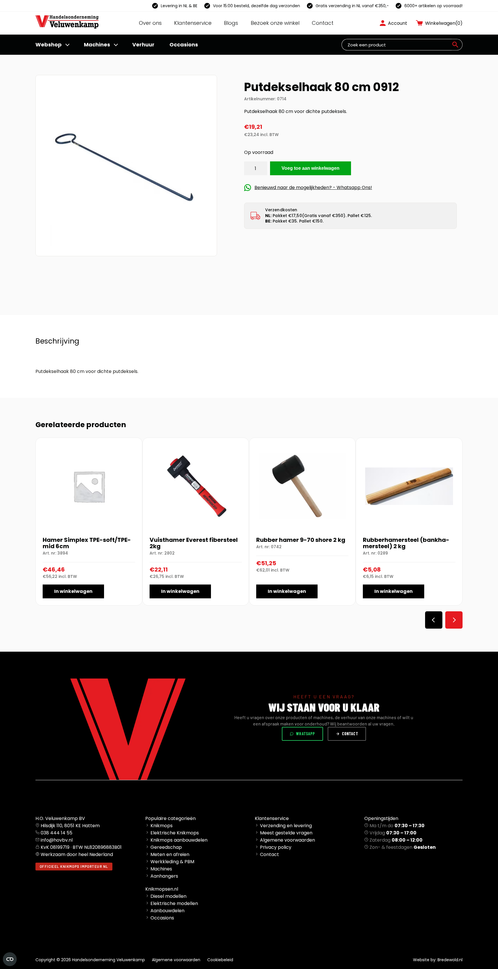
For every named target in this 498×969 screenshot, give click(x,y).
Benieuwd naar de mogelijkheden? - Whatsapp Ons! (313, 187)
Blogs (231, 23)
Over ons (150, 23)
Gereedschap (166, 847)
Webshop (48, 44)
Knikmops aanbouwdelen (178, 840)
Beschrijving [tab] (57, 341)
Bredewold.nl (450, 960)
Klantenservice (193, 23)
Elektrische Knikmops (174, 833)
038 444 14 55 (56, 833)
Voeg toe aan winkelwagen (310, 168)
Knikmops (161, 825)
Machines (97, 44)
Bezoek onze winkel (275, 23)
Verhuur (143, 44)
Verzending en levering (286, 825)
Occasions (183, 44)
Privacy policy (275, 847)
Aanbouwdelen (167, 910)
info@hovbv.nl (57, 840)
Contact (322, 23)
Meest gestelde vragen (286, 833)
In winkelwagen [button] (73, 591)
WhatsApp (305, 733)
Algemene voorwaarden (287, 840)
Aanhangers (164, 876)
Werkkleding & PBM (172, 861)
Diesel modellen (168, 896)
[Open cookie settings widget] (10, 959)
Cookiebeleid (220, 960)
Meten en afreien (169, 854)
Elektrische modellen (174, 903)
